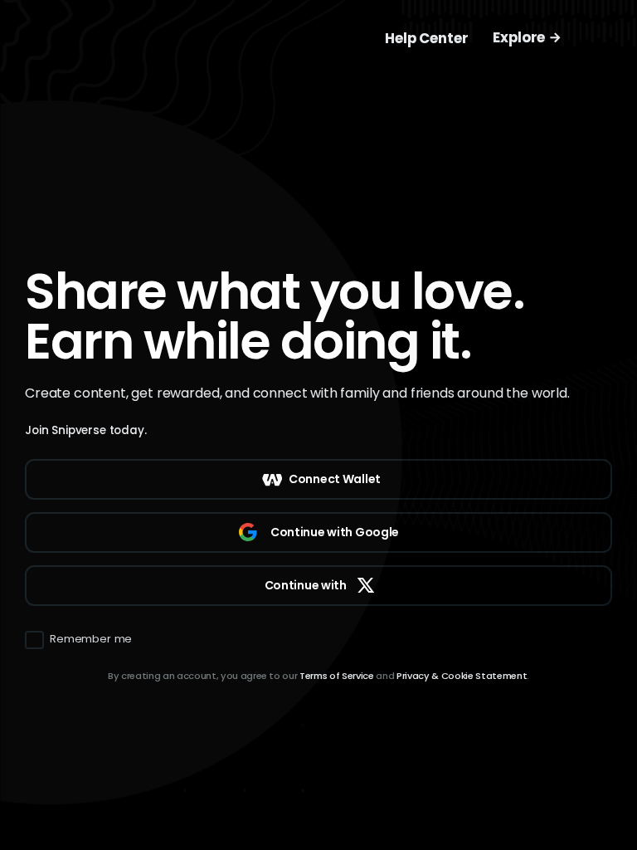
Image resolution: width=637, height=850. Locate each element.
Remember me (91, 639)
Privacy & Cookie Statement (461, 675)
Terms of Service (336, 675)
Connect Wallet (335, 479)
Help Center (426, 38)
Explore (520, 37)
